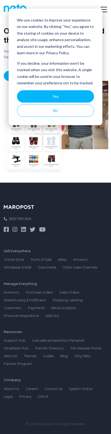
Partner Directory (49, 348)
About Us (11, 389)
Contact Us (53, 389)
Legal (8, 397)
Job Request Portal (85, 348)
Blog (64, 356)
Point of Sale (41, 260)
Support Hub (15, 340)
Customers (12, 308)
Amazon (80, 260)
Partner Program (18, 364)
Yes (56, 96)
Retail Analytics (63, 308)
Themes (30, 356)
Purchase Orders (39, 292)
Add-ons (52, 316)
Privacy (25, 397)
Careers (32, 389)
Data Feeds (47, 267)
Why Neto (82, 356)
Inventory (11, 292)
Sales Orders (69, 292)
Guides (48, 356)
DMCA (43, 397)
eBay (62, 260)
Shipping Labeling (68, 300)
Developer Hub (16, 348)
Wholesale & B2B (17, 267)
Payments (36, 308)
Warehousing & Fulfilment (25, 300)
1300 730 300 (20, 219)
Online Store (14, 260)
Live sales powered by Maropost (58, 340)
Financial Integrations (21, 316)
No (55, 110)
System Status (80, 389)
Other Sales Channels (80, 267)
